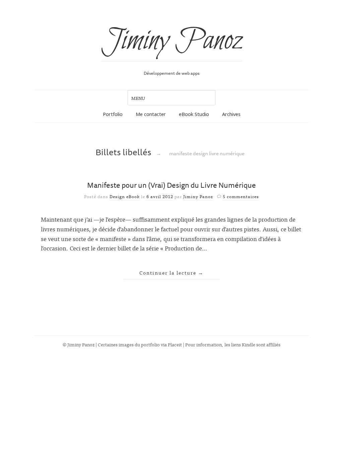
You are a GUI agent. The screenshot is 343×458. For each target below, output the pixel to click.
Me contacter (151, 114)
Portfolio (113, 114)
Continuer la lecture (171, 272)
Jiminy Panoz (171, 41)
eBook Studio (194, 114)
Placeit (175, 344)
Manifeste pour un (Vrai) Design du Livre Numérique (171, 185)
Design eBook (125, 196)
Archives (231, 114)
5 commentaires (241, 196)
